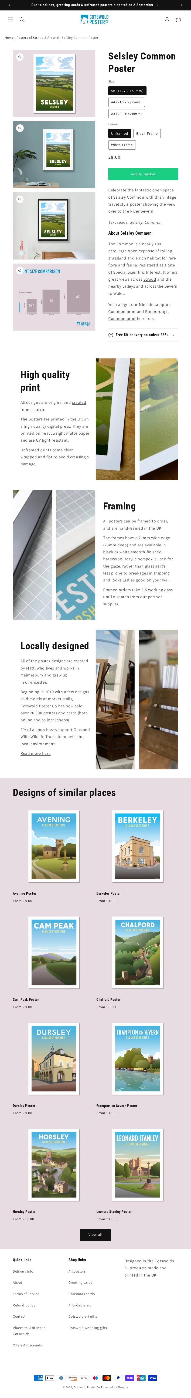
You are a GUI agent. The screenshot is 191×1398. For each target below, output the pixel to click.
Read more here (35, 753)
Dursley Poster (24, 1106)
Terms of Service (26, 1293)
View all (95, 1234)
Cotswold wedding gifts (87, 1327)
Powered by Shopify (114, 1387)
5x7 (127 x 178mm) (127, 90)
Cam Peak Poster (26, 1000)
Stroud (149, 279)
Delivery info (23, 1271)
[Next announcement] (181, 5)
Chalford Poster (108, 1000)
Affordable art (79, 1305)
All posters (76, 1271)
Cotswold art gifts (82, 1316)
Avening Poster (24, 893)
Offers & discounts (27, 1345)
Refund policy (24, 1305)
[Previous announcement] (9, 5)
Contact (19, 1316)
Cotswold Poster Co (87, 1387)
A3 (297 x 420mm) (126, 113)
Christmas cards (81, 1293)
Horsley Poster (24, 1212)
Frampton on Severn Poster (116, 1106)
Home (9, 37)
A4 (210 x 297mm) (126, 102)
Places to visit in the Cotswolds (29, 1330)
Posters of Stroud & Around (38, 37)
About (17, 1282)
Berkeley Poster (108, 893)
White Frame (122, 144)
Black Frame (147, 133)
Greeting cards (80, 1282)
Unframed (119, 133)
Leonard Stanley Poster (114, 1212)
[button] (10, 19)
